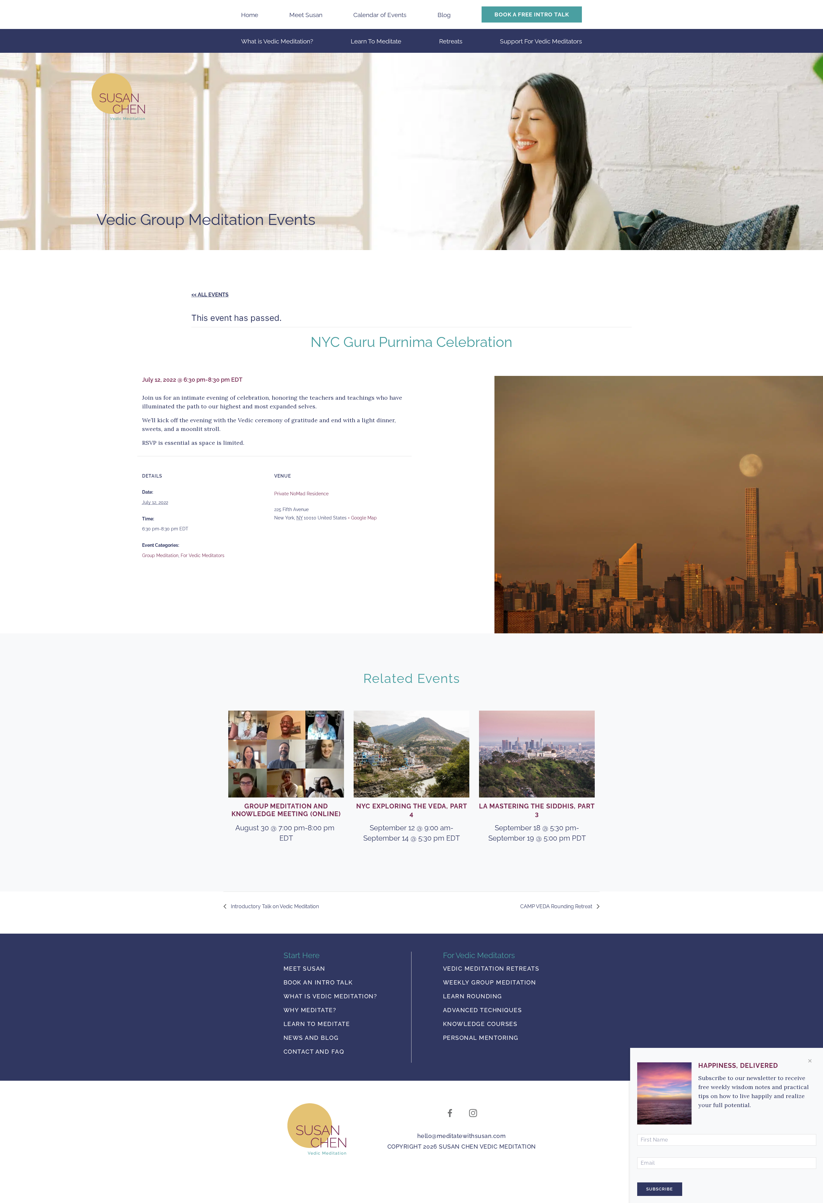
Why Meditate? (310, 1010)
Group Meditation (160, 555)
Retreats (450, 41)
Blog (444, 14)
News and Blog (311, 1038)
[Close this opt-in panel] (810, 1061)
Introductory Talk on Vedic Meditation (274, 906)
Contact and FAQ (314, 1052)
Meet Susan (305, 14)
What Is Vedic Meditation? (330, 996)
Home (249, 14)
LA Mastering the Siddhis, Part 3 (537, 810)
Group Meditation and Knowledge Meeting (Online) (286, 810)
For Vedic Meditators (202, 555)
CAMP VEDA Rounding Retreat (556, 906)
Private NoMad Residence (301, 493)
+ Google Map (362, 517)
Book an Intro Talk (318, 983)
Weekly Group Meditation (489, 983)
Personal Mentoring (481, 1038)
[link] (316, 1129)
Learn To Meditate (376, 41)
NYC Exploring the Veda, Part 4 (411, 810)
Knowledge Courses (480, 1024)
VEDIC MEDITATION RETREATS (491, 969)
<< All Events (210, 295)
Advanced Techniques (482, 1010)
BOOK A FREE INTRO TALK (531, 14)
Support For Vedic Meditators (541, 41)
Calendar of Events (379, 14)
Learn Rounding (472, 996)
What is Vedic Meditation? (277, 41)
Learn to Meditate (317, 1024)
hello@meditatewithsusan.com (461, 1136)
